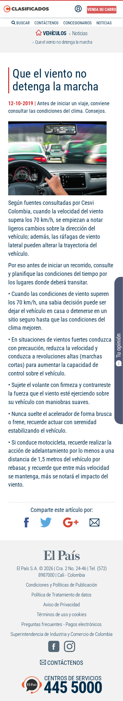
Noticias (80, 33)
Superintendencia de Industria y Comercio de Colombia (61, 634)
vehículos (54, 33)
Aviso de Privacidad (61, 605)
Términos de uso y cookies (62, 614)
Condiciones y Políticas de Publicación (61, 585)
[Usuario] (78, 8)
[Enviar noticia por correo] (94, 523)
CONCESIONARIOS (77, 23)
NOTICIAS (104, 23)
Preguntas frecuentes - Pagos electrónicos (61, 624)
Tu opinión (118, 345)
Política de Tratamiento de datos (61, 595)
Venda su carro (101, 9)
